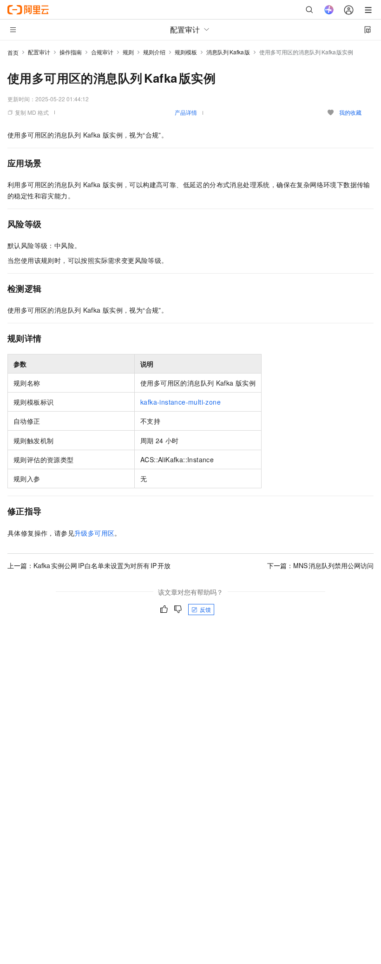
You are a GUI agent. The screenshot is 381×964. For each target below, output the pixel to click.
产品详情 (186, 112)
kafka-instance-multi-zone (180, 402)
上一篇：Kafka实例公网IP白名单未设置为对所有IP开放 (89, 565)
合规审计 (102, 52)
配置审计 (39, 52)
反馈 (205, 609)
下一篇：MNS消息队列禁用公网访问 (320, 565)
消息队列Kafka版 (228, 52)
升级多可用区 (94, 533)
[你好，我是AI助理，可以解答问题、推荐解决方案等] (329, 10)
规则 (128, 52)
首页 (13, 52)
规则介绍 (154, 52)
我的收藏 (350, 112)
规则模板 (186, 52)
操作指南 (70, 52)
